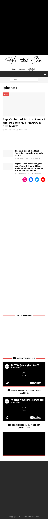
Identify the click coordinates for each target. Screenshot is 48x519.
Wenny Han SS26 (26, 358)
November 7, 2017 (23, 158)
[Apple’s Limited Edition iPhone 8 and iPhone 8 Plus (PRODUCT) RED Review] (24, 104)
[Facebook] (31, 179)
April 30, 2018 (10, 129)
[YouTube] (43, 179)
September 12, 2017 (23, 174)
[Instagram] (24, 179)
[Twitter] (37, 179)
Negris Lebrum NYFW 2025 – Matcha (26, 391)
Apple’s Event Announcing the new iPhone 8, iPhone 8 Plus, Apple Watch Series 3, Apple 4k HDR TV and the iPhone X (29, 167)
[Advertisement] (24, 29)
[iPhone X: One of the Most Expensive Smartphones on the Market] (8, 153)
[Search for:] (24, 79)
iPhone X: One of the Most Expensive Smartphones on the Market (29, 153)
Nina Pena (23, 129)
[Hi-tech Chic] (24, 69)
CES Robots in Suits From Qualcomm (26, 426)
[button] (44, 74)
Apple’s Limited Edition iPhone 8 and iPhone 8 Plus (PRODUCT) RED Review (24, 123)
